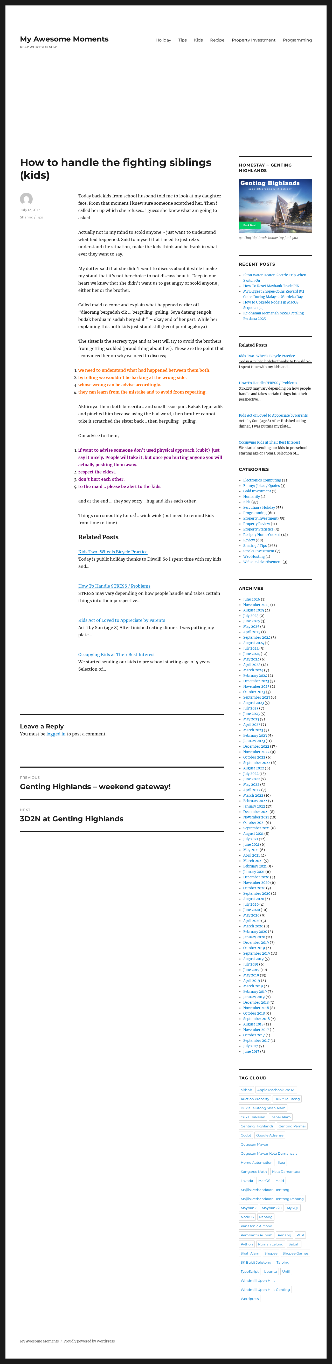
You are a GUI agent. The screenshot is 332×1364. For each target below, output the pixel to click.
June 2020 (251, 910)
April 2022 (251, 790)
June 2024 (251, 654)
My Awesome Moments (64, 39)
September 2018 (256, 1019)
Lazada (247, 1181)
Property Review (256, 524)
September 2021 (256, 828)
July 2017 (250, 1046)
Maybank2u (272, 1208)
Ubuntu (270, 1271)
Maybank (249, 1208)
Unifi (286, 1271)
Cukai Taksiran (253, 1117)
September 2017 (256, 1040)
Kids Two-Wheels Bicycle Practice (113, 551)
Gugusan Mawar (254, 1144)
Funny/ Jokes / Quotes (261, 486)
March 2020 (253, 926)
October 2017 (254, 1035)
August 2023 (253, 703)
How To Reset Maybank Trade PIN (271, 286)
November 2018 (256, 1008)
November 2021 (256, 817)
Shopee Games (295, 1253)
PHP (300, 1235)
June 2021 (251, 844)
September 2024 (256, 637)
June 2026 (251, 599)
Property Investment (254, 40)
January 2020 (254, 937)
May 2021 (251, 850)
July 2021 (250, 839)
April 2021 (251, 855)
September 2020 (256, 893)
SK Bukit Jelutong (256, 1262)
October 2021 (254, 823)
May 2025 (251, 626)
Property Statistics (258, 529)
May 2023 (251, 719)
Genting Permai (292, 1126)
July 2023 (250, 708)
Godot (246, 1135)
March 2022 (253, 795)
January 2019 (254, 997)
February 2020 (255, 931)
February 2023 (255, 735)
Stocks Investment (258, 551)
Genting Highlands (257, 1126)
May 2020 (251, 915)
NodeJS (247, 1217)
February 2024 (255, 675)
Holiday (163, 40)
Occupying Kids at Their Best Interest (116, 654)
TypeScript (250, 1271)
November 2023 (256, 686)
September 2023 (256, 697)
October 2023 (254, 692)
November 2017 (256, 1030)
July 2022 (251, 773)
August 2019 (253, 959)
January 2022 (254, 806)
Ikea (281, 1162)
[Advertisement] (166, 117)
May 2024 (251, 659)
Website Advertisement (262, 562)
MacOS (264, 1181)
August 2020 (253, 899)
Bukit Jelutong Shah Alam (263, 1108)
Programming (297, 40)
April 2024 (251, 665)
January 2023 (254, 741)
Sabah (294, 1244)
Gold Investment (257, 491)
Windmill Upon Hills (258, 1280)
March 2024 (253, 670)
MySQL (293, 1208)
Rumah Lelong (270, 1244)
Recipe (217, 40)
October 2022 (254, 757)
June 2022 (251, 779)
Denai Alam (281, 1117)
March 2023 (253, 730)
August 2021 (253, 833)
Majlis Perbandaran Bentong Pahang (272, 1199)
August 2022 (253, 768)
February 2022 (255, 801)
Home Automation (257, 1162)
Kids (198, 40)
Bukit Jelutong (287, 1099)
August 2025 (253, 610)
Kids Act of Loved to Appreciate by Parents (121, 620)
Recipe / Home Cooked (261, 535)
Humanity (251, 496)
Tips (182, 40)
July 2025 (251, 616)
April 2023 (251, 724)
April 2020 (251, 921)
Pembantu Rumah (257, 1235)
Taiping (282, 1262)
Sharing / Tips (31, 217)
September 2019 (256, 953)
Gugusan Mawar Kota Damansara (269, 1153)
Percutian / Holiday (259, 507)
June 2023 (251, 714)
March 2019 (253, 986)
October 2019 (254, 948)
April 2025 (251, 632)
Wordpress (250, 1299)
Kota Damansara (286, 1171)
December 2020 (256, 877)
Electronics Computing (262, 480)
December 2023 (256, 681)
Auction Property (255, 1099)
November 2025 (256, 605)
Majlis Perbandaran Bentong (265, 1190)
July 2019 (250, 964)
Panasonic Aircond (256, 1226)
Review (249, 540)
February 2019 (255, 991)
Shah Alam (250, 1253)
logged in (56, 733)
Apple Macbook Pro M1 (276, 1090)
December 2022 (256, 746)
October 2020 (254, 888)
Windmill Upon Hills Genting (265, 1289)
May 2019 (251, 975)
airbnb (246, 1090)
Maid (279, 1181)
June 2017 (251, 1051)
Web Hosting (254, 556)
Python (247, 1244)
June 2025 (251, 621)
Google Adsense (269, 1135)
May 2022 (251, 784)
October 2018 (254, 1013)
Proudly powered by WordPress (89, 1341)
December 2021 (256, 812)
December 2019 (256, 942)
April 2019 (251, 981)
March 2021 (253, 861)
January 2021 (254, 872)
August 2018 (253, 1024)
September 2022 (256, 763)
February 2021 (255, 866)
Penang (284, 1235)
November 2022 (256, 752)
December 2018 (256, 1002)
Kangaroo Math (254, 1171)
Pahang (266, 1217)
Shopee (271, 1253)
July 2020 (251, 904)
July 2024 (251, 648)
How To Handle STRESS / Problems (114, 586)
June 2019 (251, 970)
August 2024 (253, 643)
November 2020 (256, 882)
